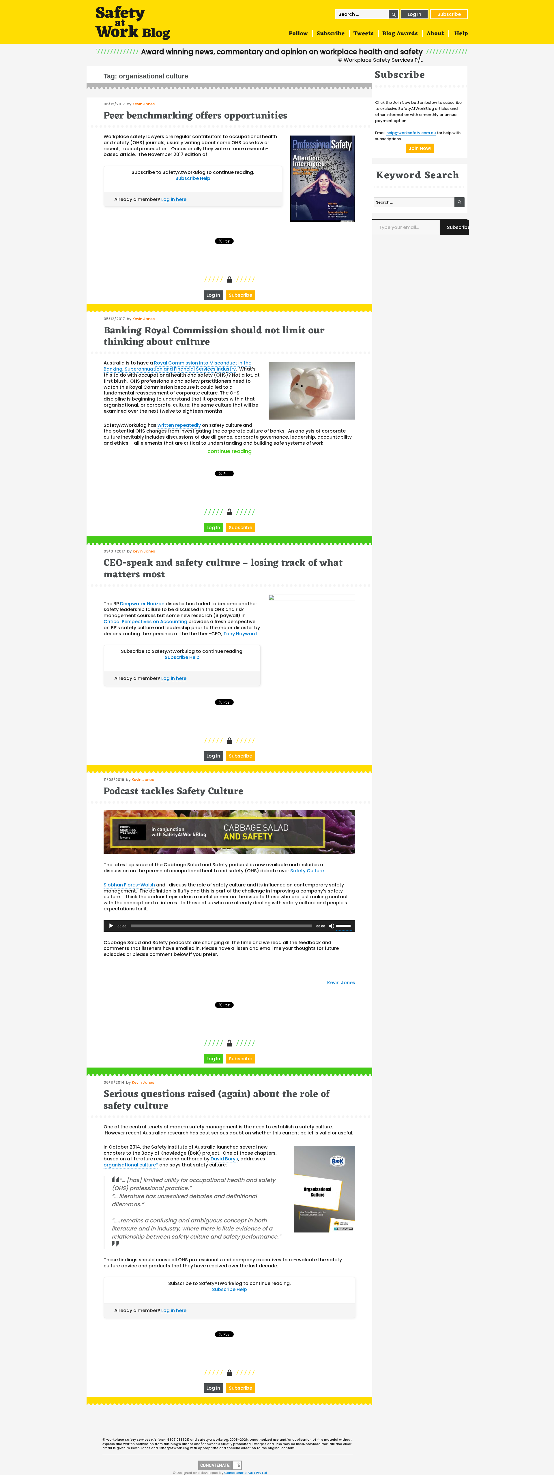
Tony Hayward (240, 633)
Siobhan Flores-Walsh (129, 885)
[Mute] (331, 926)
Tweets (363, 34)
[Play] (111, 926)
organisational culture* (131, 1165)
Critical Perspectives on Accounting (145, 621)
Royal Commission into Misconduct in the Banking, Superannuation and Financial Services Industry (177, 366)
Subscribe (449, 14)
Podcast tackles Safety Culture (173, 791)
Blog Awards (400, 34)
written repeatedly (179, 425)
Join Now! (420, 148)
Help (461, 34)
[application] (229, 926)
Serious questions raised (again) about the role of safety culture (217, 1100)
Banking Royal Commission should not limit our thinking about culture (214, 336)
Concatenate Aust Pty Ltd (245, 1472)
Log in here (173, 199)
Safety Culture (307, 870)
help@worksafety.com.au (411, 133)
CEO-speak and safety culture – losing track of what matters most (223, 569)
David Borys (224, 1158)
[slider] (344, 925)
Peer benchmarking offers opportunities (195, 116)
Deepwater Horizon (142, 603)
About (435, 34)
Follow (298, 34)
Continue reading (281, 451)
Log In (414, 14)
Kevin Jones (143, 104)
